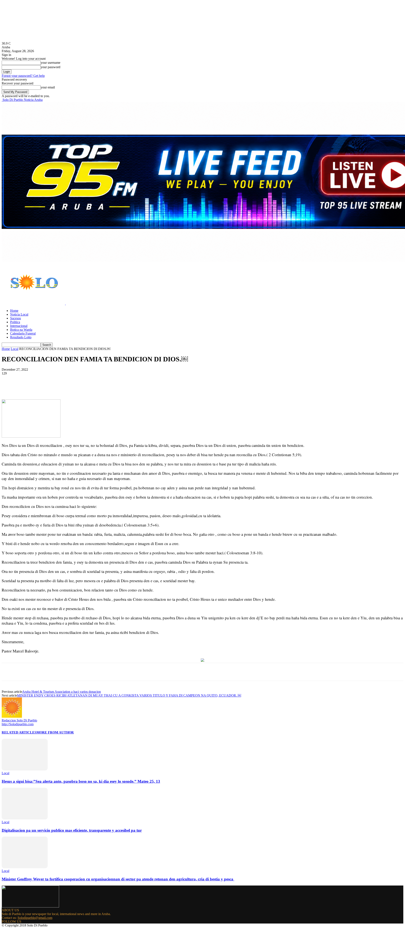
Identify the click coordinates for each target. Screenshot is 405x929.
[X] (55, 387)
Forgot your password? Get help (23, 75)
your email (48, 87)
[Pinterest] (71, 387)
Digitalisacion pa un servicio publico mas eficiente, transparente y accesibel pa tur (72, 830)
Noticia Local (19, 314)
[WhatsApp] (86, 387)
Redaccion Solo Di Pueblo (19, 720)
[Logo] (34, 303)
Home (14, 310)
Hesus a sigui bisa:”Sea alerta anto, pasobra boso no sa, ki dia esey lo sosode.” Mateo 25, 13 (81, 781)
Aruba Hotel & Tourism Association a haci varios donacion (61, 691)
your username (50, 62)
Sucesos (15, 318)
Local (14, 349)
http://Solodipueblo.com (18, 724)
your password (50, 67)
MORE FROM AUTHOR (55, 732)
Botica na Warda (21, 329)
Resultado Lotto (20, 337)
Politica (15, 322)
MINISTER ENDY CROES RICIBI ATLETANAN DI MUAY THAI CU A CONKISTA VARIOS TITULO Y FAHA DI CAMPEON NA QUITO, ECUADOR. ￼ (129, 695)
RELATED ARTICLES (19, 732)
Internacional (18, 326)
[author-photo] (12, 716)
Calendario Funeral (23, 333)
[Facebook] (40, 387)
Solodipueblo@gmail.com (35, 918)
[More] (101, 387)
